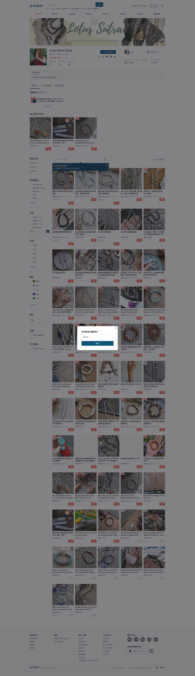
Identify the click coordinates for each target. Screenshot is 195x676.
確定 (97, 343)
